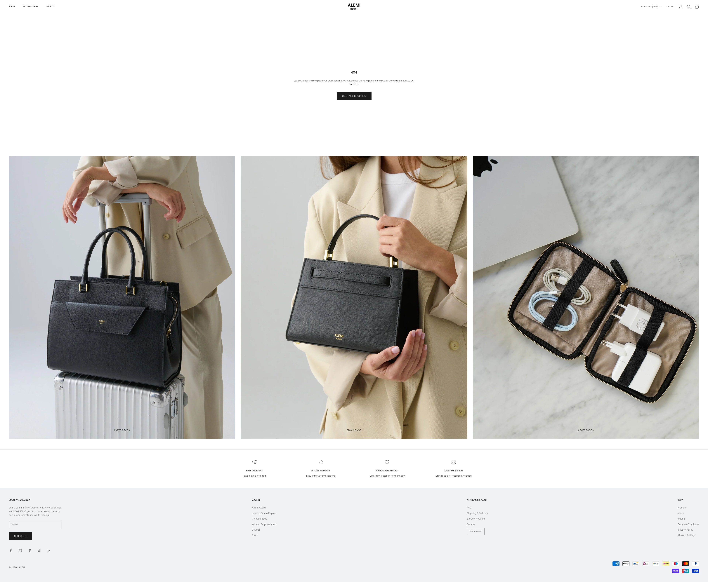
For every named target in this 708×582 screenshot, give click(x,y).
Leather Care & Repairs (264, 513)
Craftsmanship (259, 518)
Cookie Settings (686, 535)
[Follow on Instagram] (20, 551)
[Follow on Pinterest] (30, 551)
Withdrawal (476, 531)
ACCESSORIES (30, 6)
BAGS (12, 6)
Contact (682, 507)
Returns (471, 524)
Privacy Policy (685, 529)
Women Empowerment (264, 524)
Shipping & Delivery (477, 513)
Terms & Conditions (688, 524)
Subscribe (20, 536)
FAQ (469, 507)
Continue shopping (354, 96)
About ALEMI (259, 507)
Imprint (682, 518)
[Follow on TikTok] (39, 551)
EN (668, 6)
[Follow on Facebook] (11, 551)
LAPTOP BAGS (122, 430)
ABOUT (50, 6)
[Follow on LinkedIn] (49, 551)
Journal (256, 529)
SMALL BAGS (354, 430)
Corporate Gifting (476, 518)
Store (255, 535)
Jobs (681, 513)
